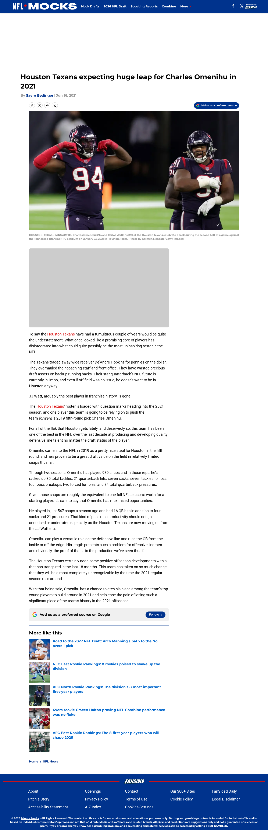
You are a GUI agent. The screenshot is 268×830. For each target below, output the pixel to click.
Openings (93, 791)
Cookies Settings (139, 807)
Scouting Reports (144, 6)
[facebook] (233, 6)
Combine (169, 6)
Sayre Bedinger (39, 95)
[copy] (55, 105)
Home (33, 761)
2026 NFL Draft (115, 6)
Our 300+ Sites (182, 791)
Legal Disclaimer (226, 799)
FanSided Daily (224, 791)
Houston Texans (61, 334)
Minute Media (30, 818)
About (33, 791)
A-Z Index (93, 807)
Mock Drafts (90, 6)
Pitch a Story (38, 799)
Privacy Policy (96, 799)
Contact (131, 791)
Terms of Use (136, 799)
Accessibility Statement (48, 807)
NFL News (50, 761)
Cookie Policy (181, 799)
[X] (241, 6)
